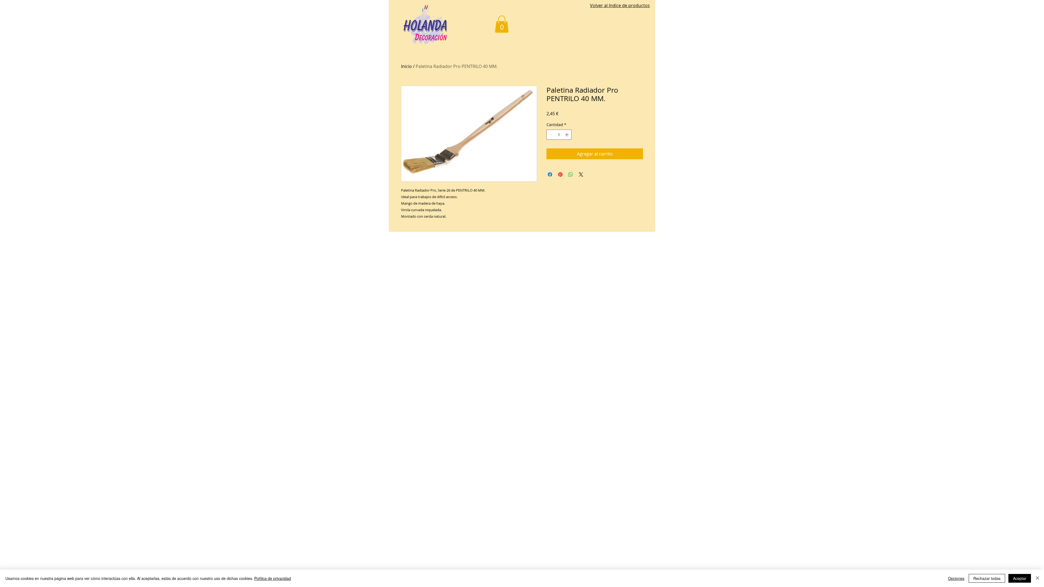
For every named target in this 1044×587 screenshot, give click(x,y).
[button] (502, 24)
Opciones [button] (956, 578)
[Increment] (567, 134)
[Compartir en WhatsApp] (570, 174)
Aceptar (1019, 578)
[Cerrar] (1037, 578)
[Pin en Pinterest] (560, 174)
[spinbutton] (559, 134)
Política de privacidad (272, 578)
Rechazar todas (986, 578)
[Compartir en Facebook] (550, 174)
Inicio (406, 66)
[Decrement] (550, 134)
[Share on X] (581, 174)
